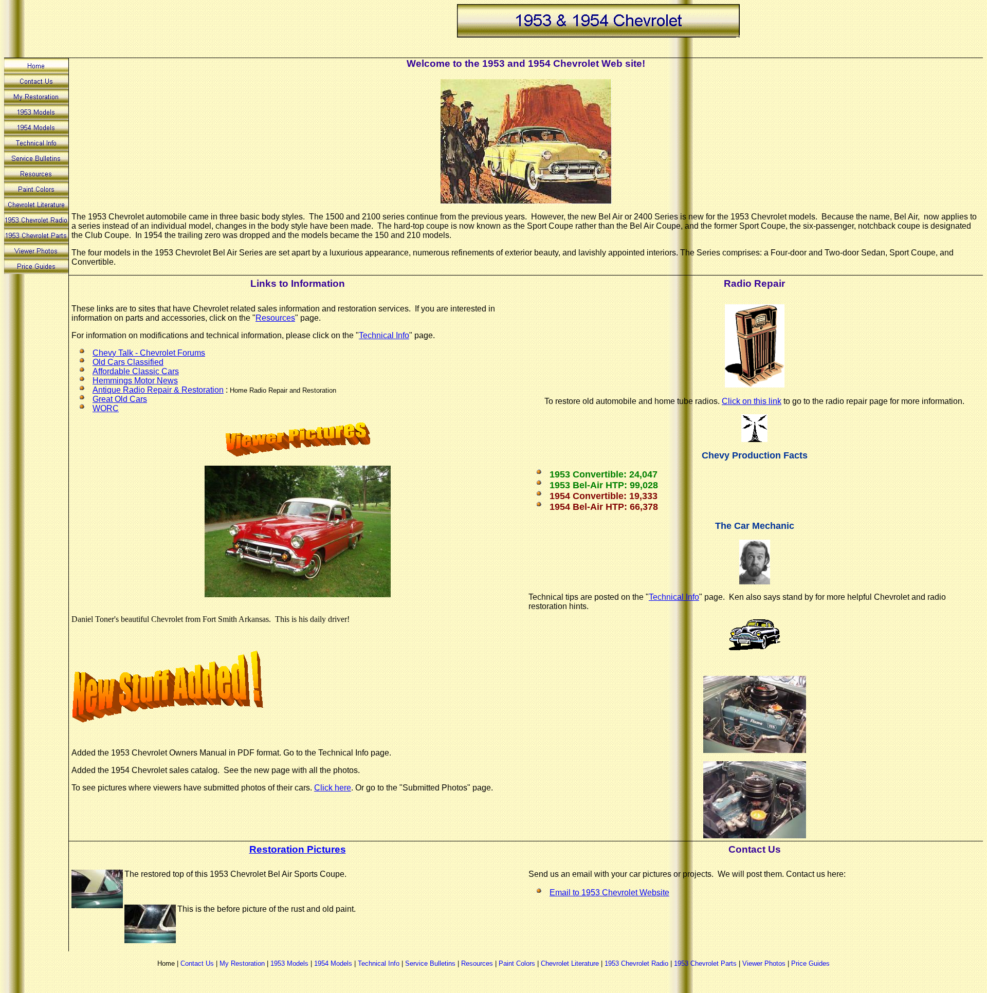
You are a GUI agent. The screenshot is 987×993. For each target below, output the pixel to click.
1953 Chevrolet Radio (636, 963)
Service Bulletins (430, 963)
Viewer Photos (763, 963)
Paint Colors (517, 963)
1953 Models (289, 963)
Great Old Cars (120, 399)
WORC (106, 408)
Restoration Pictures (297, 849)
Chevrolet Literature (570, 963)
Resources (275, 318)
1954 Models (333, 963)
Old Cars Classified (128, 362)
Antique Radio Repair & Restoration (158, 389)
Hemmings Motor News (135, 380)
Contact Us (197, 963)
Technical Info (384, 335)
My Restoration (242, 963)
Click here (332, 787)
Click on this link (751, 401)
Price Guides (810, 963)
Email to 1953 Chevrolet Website (609, 892)
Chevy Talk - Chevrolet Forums (149, 352)
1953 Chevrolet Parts (705, 963)
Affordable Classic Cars (136, 371)
